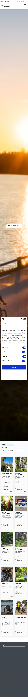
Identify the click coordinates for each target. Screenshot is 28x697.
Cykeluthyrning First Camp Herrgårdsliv (7, 474)
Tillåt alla (14, 367)
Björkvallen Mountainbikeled (19, 474)
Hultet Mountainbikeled (6, 549)
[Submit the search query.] (3, 450)
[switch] (24, 352)
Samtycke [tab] (5, 323)
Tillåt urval (14, 372)
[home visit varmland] (5, 6)
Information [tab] (14, 323)
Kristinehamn (5, 1)
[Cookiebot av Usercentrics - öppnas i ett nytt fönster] (20, 319)
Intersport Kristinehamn (18, 513)
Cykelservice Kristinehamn (5, 617)
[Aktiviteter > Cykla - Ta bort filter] (12, 444)
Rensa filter (4, 447)
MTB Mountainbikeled (19, 549)
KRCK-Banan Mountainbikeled (6, 513)
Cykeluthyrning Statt (20, 617)
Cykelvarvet (5, 583)
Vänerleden (18, 583)
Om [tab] (23, 323)
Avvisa (14, 376)
